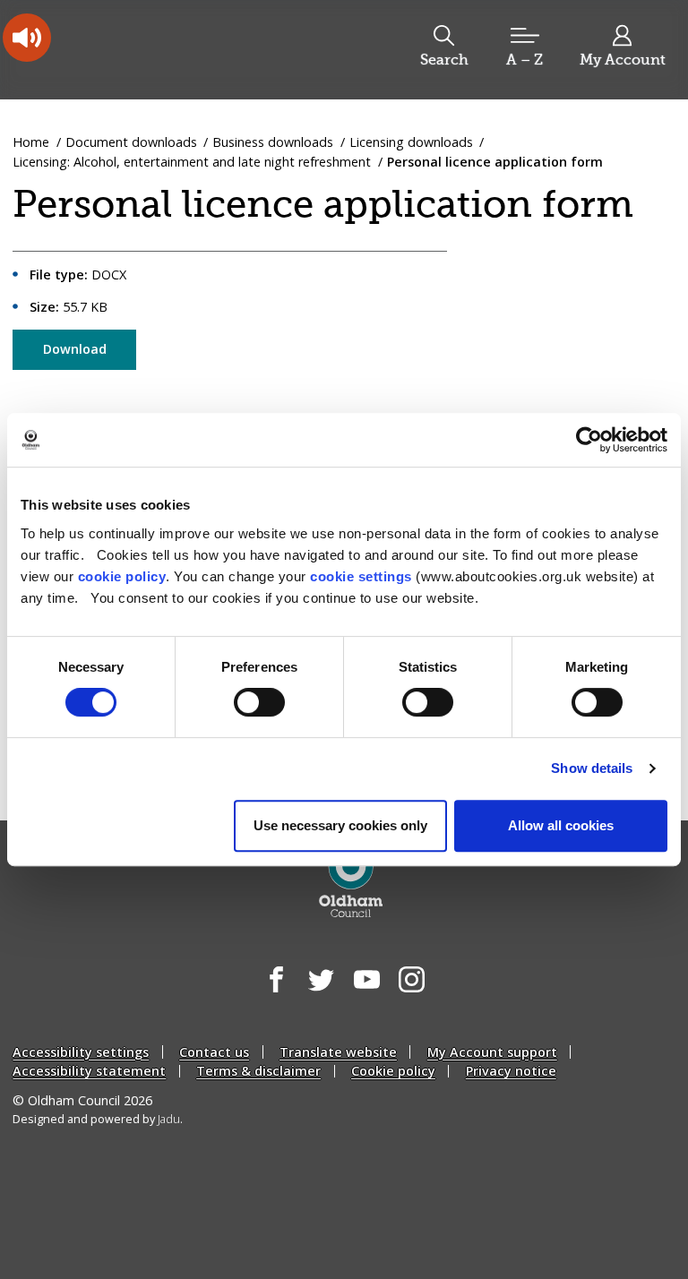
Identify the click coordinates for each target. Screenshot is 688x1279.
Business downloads (272, 141)
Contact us (214, 1051)
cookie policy (122, 576)
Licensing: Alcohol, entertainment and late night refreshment (192, 161)
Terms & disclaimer (258, 1070)
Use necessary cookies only (340, 825)
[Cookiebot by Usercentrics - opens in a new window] (589, 439)
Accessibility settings (81, 1051)
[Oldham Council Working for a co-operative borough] (158, 48)
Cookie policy (393, 1070)
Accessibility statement (89, 1070)
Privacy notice (511, 1070)
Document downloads (131, 141)
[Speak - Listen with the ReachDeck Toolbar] (27, 37)
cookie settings (361, 576)
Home (31, 141)
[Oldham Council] (350, 881)
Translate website (338, 1051)
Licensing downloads (411, 141)
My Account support (492, 1051)
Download (75, 348)
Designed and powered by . (98, 1119)
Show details (591, 768)
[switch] (259, 702)
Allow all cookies (561, 825)
